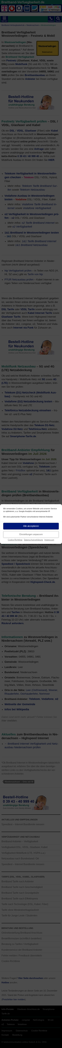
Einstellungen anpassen (31, 534)
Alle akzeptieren (31, 526)
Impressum (49, 540)
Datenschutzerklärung (33, 540)
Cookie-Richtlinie (15, 540)
